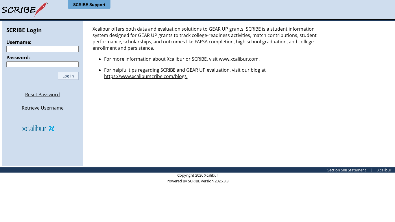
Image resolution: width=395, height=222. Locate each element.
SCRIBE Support (89, 4)
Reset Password (42, 94)
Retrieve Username (43, 108)
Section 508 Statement (346, 170)
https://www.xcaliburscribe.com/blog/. (145, 76)
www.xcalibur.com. (239, 59)
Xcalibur (384, 170)
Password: (18, 57)
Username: (19, 42)
